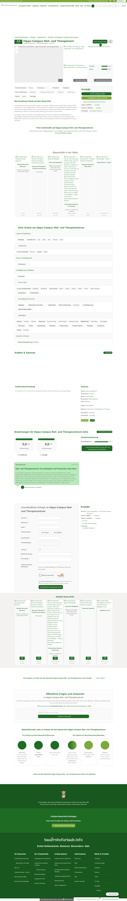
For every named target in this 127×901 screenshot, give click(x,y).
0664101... (91, 108)
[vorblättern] (59, 64)
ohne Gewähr (87, 678)
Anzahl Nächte (25, 538)
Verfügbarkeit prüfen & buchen (97, 98)
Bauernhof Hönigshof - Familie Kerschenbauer (39, 167)
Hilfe (106, 1)
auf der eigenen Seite (88, 754)
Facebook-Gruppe (100, 863)
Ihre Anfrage (25, 558)
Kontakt (92, 420)
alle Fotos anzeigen (81, 80)
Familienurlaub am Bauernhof (63, 858)
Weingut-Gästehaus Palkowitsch (88, 165)
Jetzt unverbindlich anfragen (63, 133)
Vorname (24, 518)
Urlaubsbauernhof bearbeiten (42, 858)
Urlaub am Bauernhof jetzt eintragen (64, 825)
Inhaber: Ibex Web (80, 881)
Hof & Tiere (22, 282)
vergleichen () (110, 899)
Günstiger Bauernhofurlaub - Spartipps (62, 870)
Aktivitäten (22, 315)
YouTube (97, 881)
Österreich (87, 401)
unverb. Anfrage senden (100, 41)
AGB (76, 863)
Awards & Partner (22, 336)
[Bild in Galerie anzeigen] (76, 55)
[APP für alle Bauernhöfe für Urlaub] (124, 5)
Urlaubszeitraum (26, 532)
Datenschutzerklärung (47, 581)
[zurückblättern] (18, 64)
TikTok (96, 876)
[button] (38, 64)
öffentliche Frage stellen (64, 716)
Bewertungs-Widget (39, 874)
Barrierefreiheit (113, 894)
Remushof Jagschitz (88, 608)
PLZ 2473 (91, 393)
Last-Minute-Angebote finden (62, 876)
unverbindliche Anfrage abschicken (51, 587)
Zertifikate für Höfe (39, 878)
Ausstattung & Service (26, 299)
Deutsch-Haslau (89, 396)
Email (23, 527)
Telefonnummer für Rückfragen (26, 565)
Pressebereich (78, 872)
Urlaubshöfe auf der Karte (21, 858)
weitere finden (38, 754)
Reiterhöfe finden (59, 880)
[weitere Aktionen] (110, 41)
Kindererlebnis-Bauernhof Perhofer (71, 205)
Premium (109, 154)
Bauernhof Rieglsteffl (55, 162)
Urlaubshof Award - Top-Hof (22, 872)
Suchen (119, 5)
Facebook (97, 858)
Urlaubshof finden (25, 6)
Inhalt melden (100, 678)
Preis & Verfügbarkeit (24, 258)
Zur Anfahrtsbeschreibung (89, 523)
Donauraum (90, 409)
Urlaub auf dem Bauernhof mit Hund (63, 864)
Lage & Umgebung (23, 233)
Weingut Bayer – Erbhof (104, 162)
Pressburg (107, 409)
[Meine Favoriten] (93, 6)
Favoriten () (88, 899)
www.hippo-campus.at (96, 111)
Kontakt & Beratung (39, 883)
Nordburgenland (99, 409)
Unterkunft (22, 246)
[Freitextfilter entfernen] (116, 6)
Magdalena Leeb (105, 610)
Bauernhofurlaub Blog (20, 876)
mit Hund (23, 549)
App (81, 6)
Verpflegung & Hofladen (25, 270)
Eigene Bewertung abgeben (105, 431)
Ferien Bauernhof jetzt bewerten (97, 448)
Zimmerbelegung (26, 542)
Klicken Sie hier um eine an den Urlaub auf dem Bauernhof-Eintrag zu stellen (64, 706)
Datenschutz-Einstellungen (21, 881)
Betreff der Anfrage (26, 554)
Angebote (35, 6)
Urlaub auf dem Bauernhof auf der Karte (94, 102)
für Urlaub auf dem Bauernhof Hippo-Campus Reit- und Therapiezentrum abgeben (22, 757)
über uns (16, 867)
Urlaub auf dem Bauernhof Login (96, 1)
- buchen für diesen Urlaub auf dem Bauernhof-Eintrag (105, 755)
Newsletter (97, 886)
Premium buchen (41, 869)
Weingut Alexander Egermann (23, 165)
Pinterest (97, 872)
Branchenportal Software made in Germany (51, 899)
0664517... (90, 105)
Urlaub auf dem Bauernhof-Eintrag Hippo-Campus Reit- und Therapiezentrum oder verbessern (72, 757)
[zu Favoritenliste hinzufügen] (16, 48)
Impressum (78, 858)
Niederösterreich (93, 399)
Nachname (24, 522)
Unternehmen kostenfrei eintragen (41, 864)
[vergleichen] (16, 51)
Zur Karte (84, 520)
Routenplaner (108, 352)
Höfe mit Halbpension (60, 885)
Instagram (97, 867)
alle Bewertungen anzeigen (103, 80)
